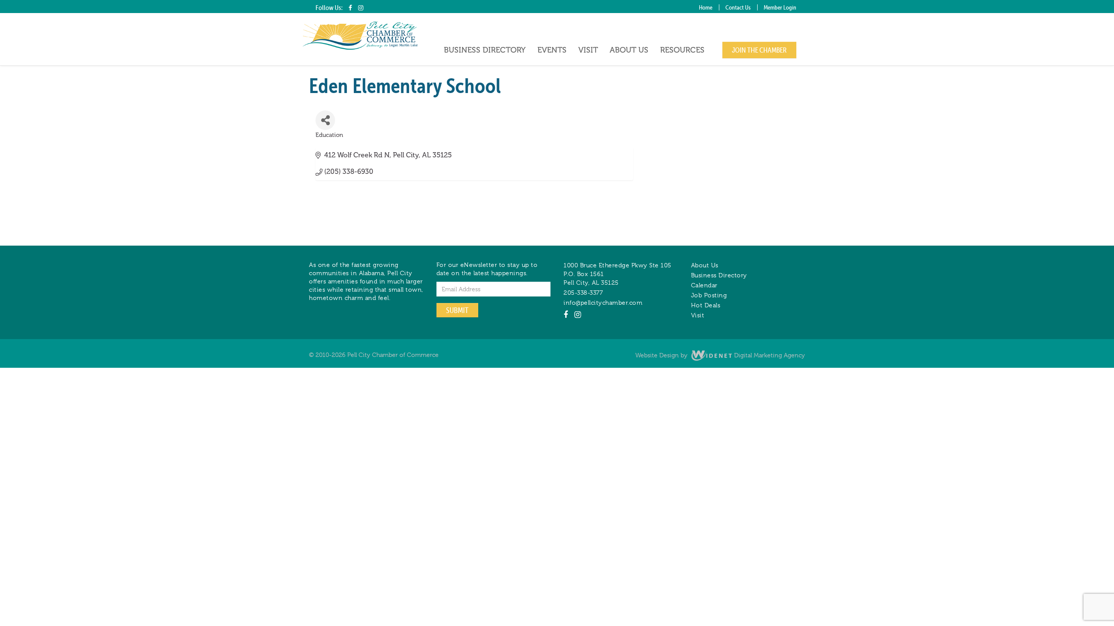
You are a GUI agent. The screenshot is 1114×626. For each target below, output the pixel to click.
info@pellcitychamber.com (603, 302)
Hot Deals (706, 305)
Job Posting (709, 295)
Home (705, 7)
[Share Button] (325, 120)
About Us (629, 50)
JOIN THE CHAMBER (759, 50)
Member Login (780, 7)
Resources (682, 50)
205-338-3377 (583, 292)
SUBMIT (457, 310)
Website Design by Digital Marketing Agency (720, 355)
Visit (588, 50)
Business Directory (485, 50)
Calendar (704, 285)
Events (552, 50)
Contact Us (738, 7)
